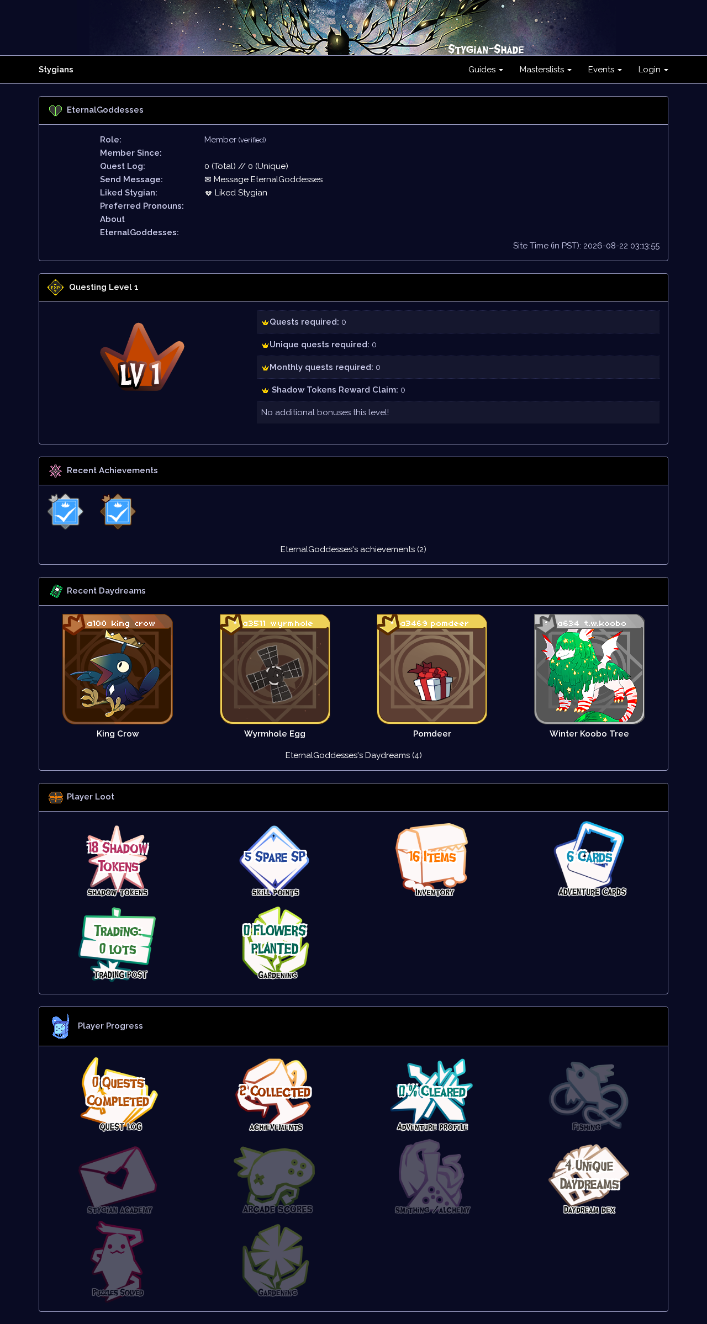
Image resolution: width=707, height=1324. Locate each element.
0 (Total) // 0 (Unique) (246, 166)
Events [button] (602, 70)
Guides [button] (483, 70)
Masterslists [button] (543, 70)
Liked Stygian (240, 193)
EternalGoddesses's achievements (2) (353, 549)
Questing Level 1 (104, 287)
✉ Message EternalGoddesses (263, 179)
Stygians (56, 70)
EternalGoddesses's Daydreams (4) (354, 755)
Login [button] (651, 70)
